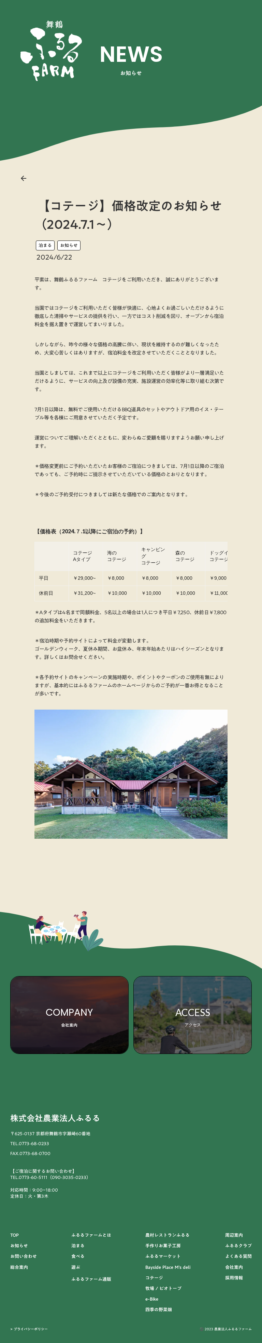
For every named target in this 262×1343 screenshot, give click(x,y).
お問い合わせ (23, 1256)
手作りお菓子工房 (163, 1246)
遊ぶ (75, 1267)
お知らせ (69, 245)
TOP (14, 1235)
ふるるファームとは (91, 1235)
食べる (78, 1256)
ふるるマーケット (163, 1256)
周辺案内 (234, 1235)
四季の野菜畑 (158, 1309)
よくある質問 (238, 1256)
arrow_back (23, 178)
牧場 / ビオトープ (163, 1288)
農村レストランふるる (167, 1235)
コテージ (154, 1278)
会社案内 (234, 1267)
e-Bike (151, 1299)
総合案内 (19, 1267)
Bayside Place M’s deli (167, 1267)
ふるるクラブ (238, 1246)
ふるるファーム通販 (91, 1279)
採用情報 (234, 1278)
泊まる (45, 245)
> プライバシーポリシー (29, 1329)
